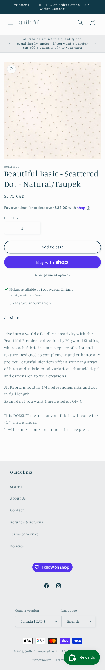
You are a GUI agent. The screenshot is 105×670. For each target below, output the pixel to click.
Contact (17, 510)
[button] (11, 22)
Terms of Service (24, 534)
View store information (30, 303)
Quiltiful (31, 651)
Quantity (11, 218)
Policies (17, 546)
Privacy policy (41, 660)
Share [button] (15, 317)
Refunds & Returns (26, 522)
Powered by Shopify (52, 651)
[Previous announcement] (9, 43)
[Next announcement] (95, 43)
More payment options (52, 275)
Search (16, 486)
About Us (18, 498)
